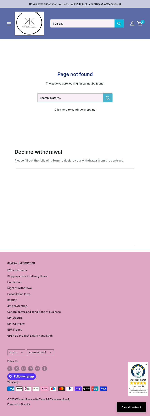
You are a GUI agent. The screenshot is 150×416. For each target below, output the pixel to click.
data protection (17, 305)
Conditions (14, 282)
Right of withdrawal (19, 287)
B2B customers (17, 270)
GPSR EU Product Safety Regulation (30, 335)
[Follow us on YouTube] (37, 368)
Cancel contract (131, 407)
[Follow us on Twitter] (16, 368)
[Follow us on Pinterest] (30, 368)
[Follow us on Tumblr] (44, 368)
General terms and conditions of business (34, 311)
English (13, 352)
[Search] (119, 23)
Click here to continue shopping (75, 109)
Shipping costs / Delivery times (27, 276)
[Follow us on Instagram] (23, 368)
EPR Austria (14, 317)
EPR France (14, 329)
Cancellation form (18, 294)
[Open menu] (9, 23)
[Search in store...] (107, 97)
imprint (12, 299)
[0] (139, 23)
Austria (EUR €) (37, 352)
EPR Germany (16, 323)
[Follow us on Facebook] (9, 368)
